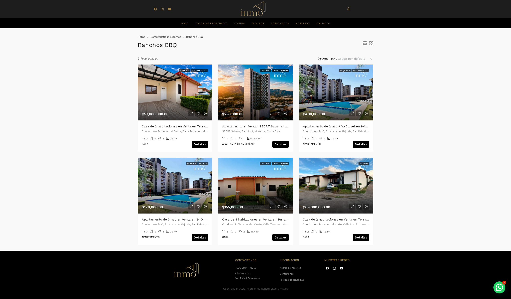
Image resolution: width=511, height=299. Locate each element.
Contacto (323, 23)
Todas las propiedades (211, 23)
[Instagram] (162, 9)
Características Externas (166, 36)
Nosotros (303, 23)
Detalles (200, 144)
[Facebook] (155, 9)
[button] (499, 287)
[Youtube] (169, 9)
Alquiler (258, 23)
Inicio (185, 23)
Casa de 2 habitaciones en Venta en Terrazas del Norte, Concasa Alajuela (359, 219)
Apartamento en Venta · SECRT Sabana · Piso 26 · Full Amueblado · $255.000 (281, 126)
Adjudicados (280, 23)
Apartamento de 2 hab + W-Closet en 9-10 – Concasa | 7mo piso (352, 126)
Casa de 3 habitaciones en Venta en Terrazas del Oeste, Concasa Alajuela (278, 219)
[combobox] (355, 59)
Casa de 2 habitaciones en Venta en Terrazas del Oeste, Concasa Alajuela (198, 126)
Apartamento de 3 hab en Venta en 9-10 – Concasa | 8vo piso (188, 219)
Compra (239, 23)
